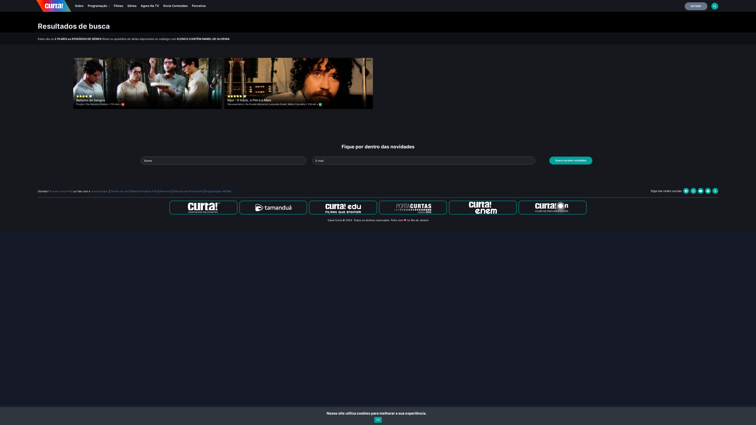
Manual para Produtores (188, 191)
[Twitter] (715, 191)
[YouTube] (701, 191)
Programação (98, 6)
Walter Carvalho (296, 104)
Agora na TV (150, 6)
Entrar (696, 6)
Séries (131, 6)
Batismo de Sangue (90, 100)
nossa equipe (99, 191)
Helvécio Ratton (99, 104)
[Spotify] (708, 191)
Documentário (235, 104)
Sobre (79, 6)
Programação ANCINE (218, 191)
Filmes (118, 6)
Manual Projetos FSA (144, 191)
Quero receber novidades (570, 160)
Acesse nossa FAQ (61, 191)
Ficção (80, 104)
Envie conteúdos (175, 6)
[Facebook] (686, 191)
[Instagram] (693, 191)
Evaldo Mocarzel (258, 104)
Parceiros (199, 6)
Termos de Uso (119, 191)
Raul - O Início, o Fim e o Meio (249, 100)
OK (378, 419)
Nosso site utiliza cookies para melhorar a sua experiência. (378, 413)
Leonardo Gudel (277, 104)
